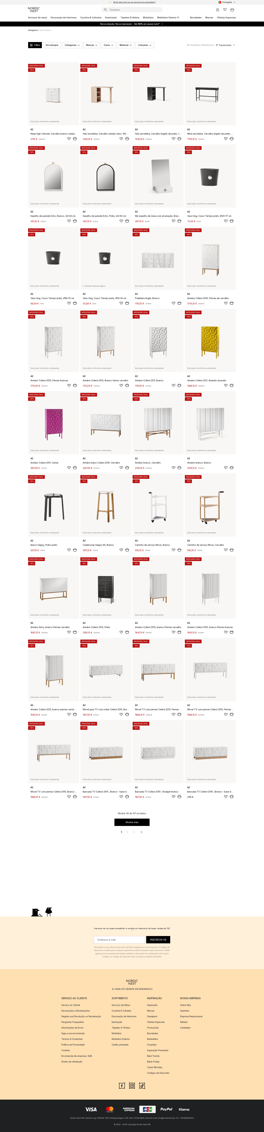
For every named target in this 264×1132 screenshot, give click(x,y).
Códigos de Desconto (158, 1073)
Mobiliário (148, 17)
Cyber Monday (154, 1067)
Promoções (153, 1027)
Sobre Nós (185, 1005)
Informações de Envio (72, 1027)
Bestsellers (152, 1039)
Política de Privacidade (73, 1044)
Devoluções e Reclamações (75, 1010)
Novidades (196, 17)
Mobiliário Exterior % (168, 17)
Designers (33, 30)
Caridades (185, 1027)
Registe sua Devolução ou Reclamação (81, 1016)
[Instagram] (132, 1085)
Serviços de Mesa (121, 1005)
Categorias (71, 45)
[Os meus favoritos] (225, 9)
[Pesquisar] (105, 9)
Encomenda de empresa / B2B (76, 1056)
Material (124, 45)
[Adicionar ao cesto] (75, 138)
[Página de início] (34, 9)
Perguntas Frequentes (72, 1022)
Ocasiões (152, 1044)
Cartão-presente (120, 1044)
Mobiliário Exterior (121, 1039)
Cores (107, 45)
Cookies (65, 1050)
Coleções (143, 45)
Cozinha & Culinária (90, 17)
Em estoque (52, 45)
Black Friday (153, 1061)
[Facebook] (122, 1085)
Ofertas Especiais (226, 17)
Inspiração (152, 1005)
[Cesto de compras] (232, 9)
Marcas (209, 17)
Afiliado (184, 1022)
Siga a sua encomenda (72, 1033)
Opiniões (184, 1010)
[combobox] (227, 2)
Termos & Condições (72, 1039)
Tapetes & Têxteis (121, 1027)
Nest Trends (153, 1056)
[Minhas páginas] (217, 9)
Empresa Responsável (191, 1016)
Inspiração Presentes (157, 1050)
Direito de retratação (71, 1061)
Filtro (37, 45)
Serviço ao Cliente (70, 1005)
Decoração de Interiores (64, 17)
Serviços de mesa (37, 17)
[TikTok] (142, 1085)
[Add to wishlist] (69, 139)
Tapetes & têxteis (130, 17)
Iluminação (111, 17)
